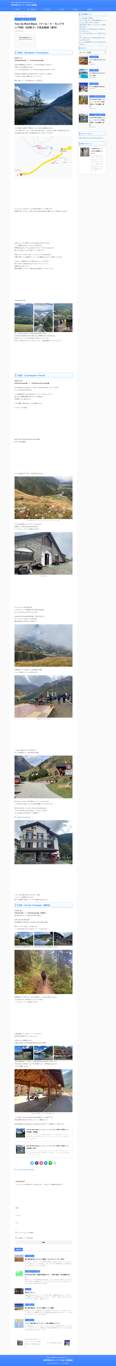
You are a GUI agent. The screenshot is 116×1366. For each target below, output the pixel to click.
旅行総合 (75, 9)
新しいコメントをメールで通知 (24, 1232)
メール (17, 1215)
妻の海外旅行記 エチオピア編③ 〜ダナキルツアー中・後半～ (45, 1259)
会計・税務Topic (31, 9)
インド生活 (61, 9)
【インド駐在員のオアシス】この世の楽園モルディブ (42, 1323)
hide (29, 37)
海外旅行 (31, 1169)
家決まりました (30, 1292)
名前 (17, 1208)
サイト (17, 1223)
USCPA (17, 9)
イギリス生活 (46, 9)
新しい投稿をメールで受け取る (24, 1238)
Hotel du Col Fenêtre (24, 817)
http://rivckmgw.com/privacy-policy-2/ (91, 138)
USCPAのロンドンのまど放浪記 (24, 5)
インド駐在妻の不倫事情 (86, 18)
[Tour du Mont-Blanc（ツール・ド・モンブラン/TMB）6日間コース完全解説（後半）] (46, 1163)
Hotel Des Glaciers (23, 333)
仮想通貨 (89, 9)
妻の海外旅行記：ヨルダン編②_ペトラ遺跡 (39, 1308)
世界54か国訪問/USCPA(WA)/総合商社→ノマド (58, 1357)
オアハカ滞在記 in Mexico (96, 86)
